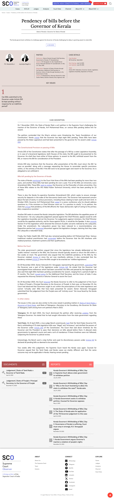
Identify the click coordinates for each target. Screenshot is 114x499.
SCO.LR (26, 9)
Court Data (57, 9)
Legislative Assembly (74, 71)
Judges (36, 9)
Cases (17, 9)
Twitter (71, 478)
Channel (68, 9)
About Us (37, 460)
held (67, 323)
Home (3, 12)
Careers (37, 469)
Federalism (79, 70)
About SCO (92, 9)
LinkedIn (71, 475)
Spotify (71, 468)
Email (70, 489)
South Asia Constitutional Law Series (71, 3)
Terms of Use (69, 494)
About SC (79, 9)
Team (36, 466)
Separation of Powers (87, 71)
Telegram (71, 464)
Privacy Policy (61, 494)
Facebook (72, 482)
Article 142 (90, 340)
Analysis (46, 9)
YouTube (71, 471)
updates (85, 313)
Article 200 (72, 70)
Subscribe (99, 3)
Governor (84, 70)
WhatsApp (72, 461)
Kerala (89, 70)
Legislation (95, 70)
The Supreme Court (40, 463)
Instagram (72, 486)
